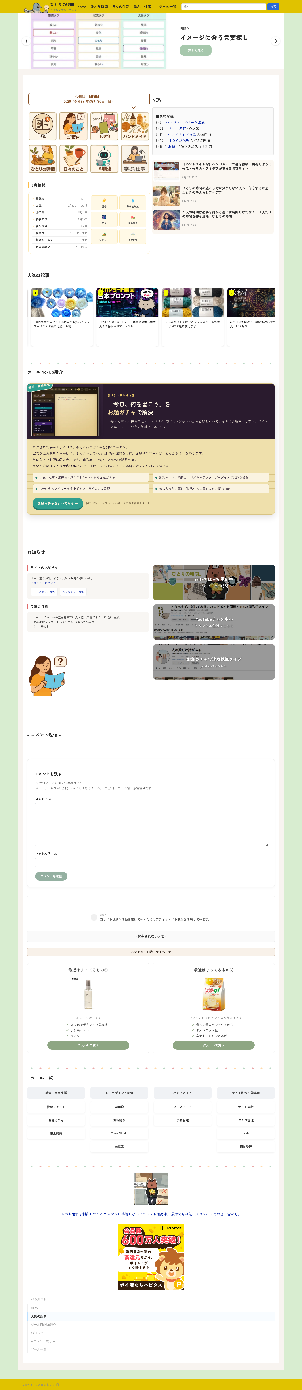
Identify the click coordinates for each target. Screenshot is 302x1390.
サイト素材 (177, 128)
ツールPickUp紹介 (43, 1324)
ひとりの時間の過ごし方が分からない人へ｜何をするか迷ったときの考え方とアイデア (227, 190)
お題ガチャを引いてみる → (58, 503)
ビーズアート (182, 1107)
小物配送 (182, 1120)
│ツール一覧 (165, 6)
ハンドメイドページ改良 (185, 122)
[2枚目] (151, 64)
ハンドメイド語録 (182, 134)
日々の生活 (121, 6)
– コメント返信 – (43, 1341)
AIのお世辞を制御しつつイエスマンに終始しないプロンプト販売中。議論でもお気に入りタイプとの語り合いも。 (151, 1214)
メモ (246, 1133)
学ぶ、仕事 (142, 6)
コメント (43, 798)
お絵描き (119, 1120)
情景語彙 (56, 1133)
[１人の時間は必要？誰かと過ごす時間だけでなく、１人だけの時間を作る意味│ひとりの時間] (166, 220)
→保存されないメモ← (151, 936)
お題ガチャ (56, 1120)
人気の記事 (38, 1316)
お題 (171, 146)
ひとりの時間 (62, 4)
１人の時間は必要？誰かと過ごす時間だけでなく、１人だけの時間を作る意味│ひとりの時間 (227, 214)
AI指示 (119, 1146)
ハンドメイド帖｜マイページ (151, 952)
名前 (151, 853)
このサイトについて (43, 583)
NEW (34, 1308)
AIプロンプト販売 (73, 592)
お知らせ (37, 1333)
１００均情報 (179, 140)
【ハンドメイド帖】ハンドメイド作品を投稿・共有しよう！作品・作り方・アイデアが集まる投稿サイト (227, 166)
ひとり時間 (99, 6)
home (82, 6)
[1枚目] (147, 64)
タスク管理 (246, 1120)
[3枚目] (155, 64)
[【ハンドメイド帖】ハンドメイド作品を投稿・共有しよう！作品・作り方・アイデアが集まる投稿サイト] (166, 172)
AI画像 (119, 1107)
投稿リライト (56, 1107)
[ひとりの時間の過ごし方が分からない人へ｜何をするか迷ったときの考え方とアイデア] (166, 196)
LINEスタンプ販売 (44, 592)
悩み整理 (246, 1146)
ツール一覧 (38, 1349)
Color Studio (119, 1133)
